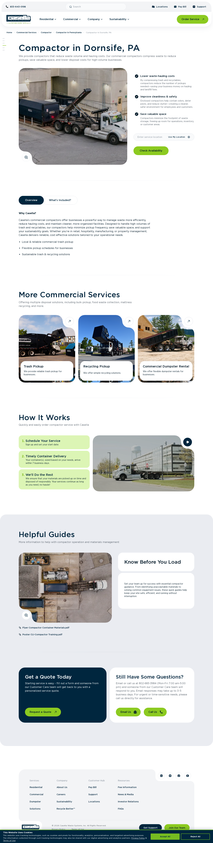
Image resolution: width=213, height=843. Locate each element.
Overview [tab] (31, 200)
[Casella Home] (18, 19)
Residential (46, 19)
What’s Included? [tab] (60, 200)
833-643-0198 (18, 6)
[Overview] (3, 41)
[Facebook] (178, 775)
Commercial (70, 19)
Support (201, 6)
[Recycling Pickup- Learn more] (106, 349)
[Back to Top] (3, 38)
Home (9, 32)
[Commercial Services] (3, 43)
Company (94, 19)
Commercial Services (26, 32)
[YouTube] (187, 775)
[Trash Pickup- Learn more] (47, 349)
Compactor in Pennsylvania (69, 32)
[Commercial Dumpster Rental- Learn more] (166, 349)
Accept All (165, 836)
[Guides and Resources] (3, 48)
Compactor (46, 32)
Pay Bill (182, 6)
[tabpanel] (106, 233)
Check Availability (151, 150)
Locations (162, 6)
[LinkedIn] (161, 775)
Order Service (190, 19)
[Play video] (187, 442)
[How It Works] (4, 45)
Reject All (195, 836)
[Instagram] (170, 775)
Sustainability (117, 19)
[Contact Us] (3, 50)
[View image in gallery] (26, 157)
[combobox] (98, 6)
